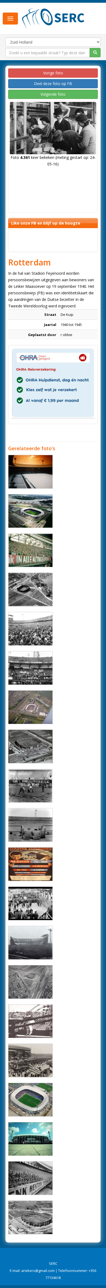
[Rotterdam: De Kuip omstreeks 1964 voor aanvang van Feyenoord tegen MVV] (30, 903)
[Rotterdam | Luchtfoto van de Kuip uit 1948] (30, 982)
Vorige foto (53, 72)
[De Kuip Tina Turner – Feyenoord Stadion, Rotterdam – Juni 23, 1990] (30, 1021)
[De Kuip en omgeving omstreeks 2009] (30, 511)
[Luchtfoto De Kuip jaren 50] (30, 589)
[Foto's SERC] (53, 18)
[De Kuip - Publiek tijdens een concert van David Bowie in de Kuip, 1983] (30, 629)
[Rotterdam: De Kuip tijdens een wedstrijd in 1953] (30, 825)
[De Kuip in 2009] (30, 1139)
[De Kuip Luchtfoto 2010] (30, 1100)
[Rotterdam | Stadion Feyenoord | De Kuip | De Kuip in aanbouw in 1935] (30, 943)
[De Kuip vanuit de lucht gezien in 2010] (30, 707)
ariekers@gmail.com (38, 1270)
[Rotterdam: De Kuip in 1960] (30, 668)
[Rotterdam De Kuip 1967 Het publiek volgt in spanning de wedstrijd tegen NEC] (30, 550)
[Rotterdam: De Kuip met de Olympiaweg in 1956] (30, 1217)
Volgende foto (53, 94)
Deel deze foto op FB (53, 83)
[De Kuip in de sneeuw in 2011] (30, 472)
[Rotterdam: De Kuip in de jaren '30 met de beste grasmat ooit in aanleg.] (30, 786)
